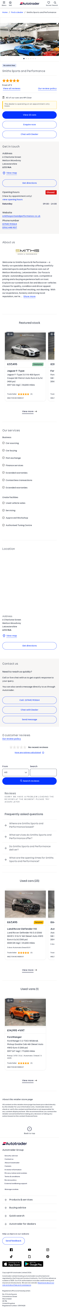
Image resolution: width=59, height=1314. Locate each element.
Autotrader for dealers (22, 1224)
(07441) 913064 (9, 224)
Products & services (21, 1199)
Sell (10, 5)
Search (55, 5)
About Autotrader (12, 1163)
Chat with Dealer (29, 134)
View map (11, 173)
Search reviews (31, 781)
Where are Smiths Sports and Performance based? (26, 825)
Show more (29, 296)
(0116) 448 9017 (9, 227)
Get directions (29, 183)
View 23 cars (29, 115)
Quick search (16, 1216)
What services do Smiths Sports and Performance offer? (30, 837)
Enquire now (29, 125)
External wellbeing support (16, 1183)
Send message (29, 719)
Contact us (9, 1159)
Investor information (13, 1170)
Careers (8, 1166)
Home (5, 12)
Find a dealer (17, 12)
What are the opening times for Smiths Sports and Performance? (31, 860)
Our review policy (47, 88)
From (5, 766)
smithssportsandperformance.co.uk (21, 216)
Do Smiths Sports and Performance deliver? (30, 848)
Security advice (11, 1156)
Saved (48, 5)
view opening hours (12, 200)
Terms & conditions (12, 1176)
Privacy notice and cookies (16, 1173)
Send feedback (13, 1241)
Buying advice (17, 1207)
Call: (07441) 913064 (29, 700)
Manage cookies (11, 1189)
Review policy (11, 1180)
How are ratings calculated (28, 753)
